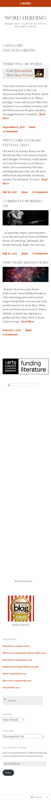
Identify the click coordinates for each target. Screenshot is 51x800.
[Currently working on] (26, 224)
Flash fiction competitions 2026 (17, 659)
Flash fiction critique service (16, 646)
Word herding (25, 18)
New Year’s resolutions (26, 262)
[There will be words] (26, 78)
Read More (28, 322)
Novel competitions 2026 (14, 673)
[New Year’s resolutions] (26, 281)
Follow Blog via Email (15, 748)
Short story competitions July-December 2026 (24, 652)
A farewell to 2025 (11, 687)
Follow (8, 772)
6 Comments (40, 192)
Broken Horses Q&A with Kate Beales (21, 666)
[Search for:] (23, 700)
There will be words (22, 64)
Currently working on (22, 203)
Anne (32, 127)
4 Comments (10, 131)
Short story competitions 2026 (17, 680)
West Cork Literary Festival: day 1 (22, 142)
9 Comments (10, 334)
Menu (26, 3)
